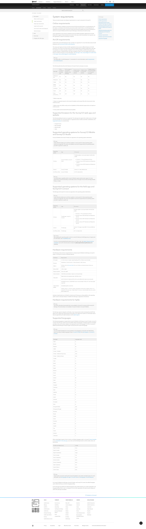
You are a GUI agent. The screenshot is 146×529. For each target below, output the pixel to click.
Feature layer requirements (39, 23)
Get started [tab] (36, 16)
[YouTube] (38, 511)
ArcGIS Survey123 (35, 4)
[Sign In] (113, 1)
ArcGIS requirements (103, 20)
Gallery (102, 4)
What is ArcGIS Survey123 (39, 18)
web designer (85, 332)
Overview (72, 4)
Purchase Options (109, 4)
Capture (49, 7)
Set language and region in (69, 477)
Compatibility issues (66, 238)
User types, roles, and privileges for (85, 52)
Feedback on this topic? (92, 495)
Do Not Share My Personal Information (99, 525)
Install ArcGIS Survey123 (38, 26)
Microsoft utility (71, 265)
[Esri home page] (34, 2)
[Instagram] (36, 511)
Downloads (96, 4)
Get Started (38, 7)
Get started (39, 13)
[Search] (106, 1)
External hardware (37, 30)
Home (33, 7)
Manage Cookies (85, 525)
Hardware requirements (103, 34)
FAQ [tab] (35, 33)
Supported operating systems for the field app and (105, 32)
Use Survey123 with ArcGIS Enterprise (41, 28)
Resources (83, 4)
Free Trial (90, 4)
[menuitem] (48, 503)
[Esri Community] (33, 511)
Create (44, 7)
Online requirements (103, 19)
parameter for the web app (61, 440)
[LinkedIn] (38, 509)
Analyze (54, 7)
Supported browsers (57, 120)
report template (93, 439)
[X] (36, 509)
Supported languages (103, 38)
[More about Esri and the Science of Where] (35, 503)
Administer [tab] (36, 35)
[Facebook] (33, 509)
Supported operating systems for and (105, 27)
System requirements (38, 21)
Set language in (86, 477)
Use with (67, 44)
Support (77, 314)
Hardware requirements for (105, 36)
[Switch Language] (110, 1)
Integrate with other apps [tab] (39, 38)
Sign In (77, 4)
